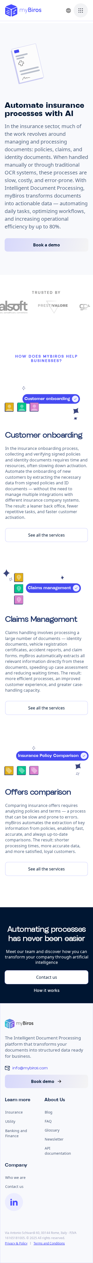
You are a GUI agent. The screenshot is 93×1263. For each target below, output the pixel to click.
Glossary (52, 1130)
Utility (10, 1121)
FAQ (48, 1121)
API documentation (58, 1151)
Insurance (14, 1112)
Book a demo (46, 245)
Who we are (15, 1177)
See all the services (46, 535)
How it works (46, 990)
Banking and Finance (16, 1133)
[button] (68, 10)
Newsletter (54, 1139)
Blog (48, 1112)
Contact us (46, 977)
